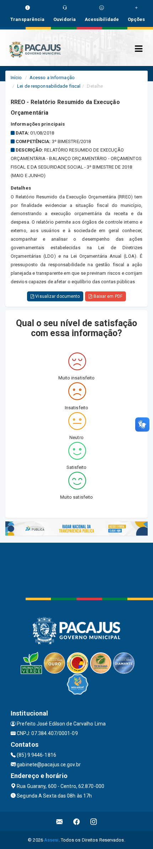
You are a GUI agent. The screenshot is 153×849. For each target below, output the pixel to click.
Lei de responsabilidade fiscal (48, 86)
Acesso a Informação (52, 77)
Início (16, 77)
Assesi (51, 840)
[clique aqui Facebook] (76, 821)
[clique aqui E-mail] (59, 821)
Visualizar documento (57, 296)
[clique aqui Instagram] (94, 821)
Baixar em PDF (107, 296)
